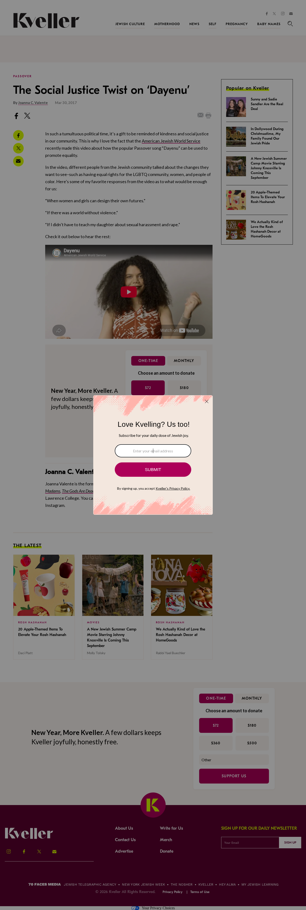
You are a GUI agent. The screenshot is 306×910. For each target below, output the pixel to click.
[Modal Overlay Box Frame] (153, 455)
